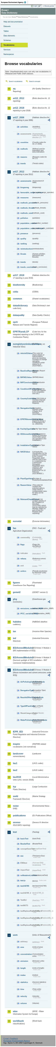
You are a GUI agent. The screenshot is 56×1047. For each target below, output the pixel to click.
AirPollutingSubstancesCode (26, 682)
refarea (23, 559)
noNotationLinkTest (26, 875)
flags (22, 545)
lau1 (15, 763)
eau (21, 856)
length (23, 968)
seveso (16, 822)
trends (23, 163)
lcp (14, 787)
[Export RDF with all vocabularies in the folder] (49, 120)
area (22, 947)
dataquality (18, 315)
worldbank (18, 1021)
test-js (22, 880)
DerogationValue (26, 408)
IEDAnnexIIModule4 (22, 670)
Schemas (7, 40)
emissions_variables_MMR (26, 608)
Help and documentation (13, 22)
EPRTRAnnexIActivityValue (26, 419)
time (22, 989)
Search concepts (34, 81)
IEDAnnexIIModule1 (22, 648)
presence (24, 234)
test (15, 832)
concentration (26, 954)
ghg (15, 599)
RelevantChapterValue (26, 499)
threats (23, 254)
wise (15, 1011)
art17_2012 (18, 171)
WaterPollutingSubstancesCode (26, 720)
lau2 (15, 770)
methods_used (26, 213)
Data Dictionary (23, 17)
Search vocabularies (15, 81)
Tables (6, 31)
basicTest (24, 839)
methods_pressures (26, 203)
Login (35, 6)
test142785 (24, 886)
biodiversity (19, 285)
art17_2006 (18, 117)
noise (16, 806)
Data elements (9, 36)
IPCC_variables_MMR (26, 614)
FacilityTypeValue (26, 429)
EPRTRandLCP (21, 332)
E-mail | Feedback (11, 1039)
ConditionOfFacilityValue (26, 389)
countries (24, 142)
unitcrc (23, 571)
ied (14, 638)
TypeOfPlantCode (26, 706)
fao (14, 528)
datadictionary (20, 305)
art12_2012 (18, 98)
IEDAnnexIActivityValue (26, 434)
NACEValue (25, 452)
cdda (15, 292)
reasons (23, 157)
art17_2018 (18, 275)
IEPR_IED (18, 732)
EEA (14, 2)
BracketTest (25, 844)
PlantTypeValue (26, 479)
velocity (23, 996)
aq (14, 88)
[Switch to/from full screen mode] (39, 6)
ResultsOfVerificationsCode (26, 697)
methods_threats (26, 208)
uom (15, 935)
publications (19, 815)
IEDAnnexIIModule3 (22, 657)
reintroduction (26, 249)
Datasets (7, 26)
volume (23, 1003)
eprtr (15, 322)
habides (17, 622)
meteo (23, 975)
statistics (24, 982)
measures (24, 198)
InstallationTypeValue (26, 445)
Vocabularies (9, 45)
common (17, 298)
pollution (24, 218)
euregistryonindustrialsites (22, 344)
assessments (25, 181)
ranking (23, 244)
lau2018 (17, 777)
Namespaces (9, 54)
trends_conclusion (26, 267)
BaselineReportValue (26, 371)
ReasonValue (25, 485)
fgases (16, 582)
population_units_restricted (26, 228)
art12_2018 (18, 108)
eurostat (17, 521)
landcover (18, 753)
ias (14, 631)
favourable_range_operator (26, 192)
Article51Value (26, 353)
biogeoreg (24, 187)
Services (7, 50)
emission (24, 961)
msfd (15, 796)
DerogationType (26, 690)
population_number (26, 223)
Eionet (14, 17)
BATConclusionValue (26, 382)
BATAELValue (26, 377)
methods (24, 149)
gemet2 (17, 592)
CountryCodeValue (26, 399)
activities (24, 127)
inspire (16, 744)
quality (23, 239)
